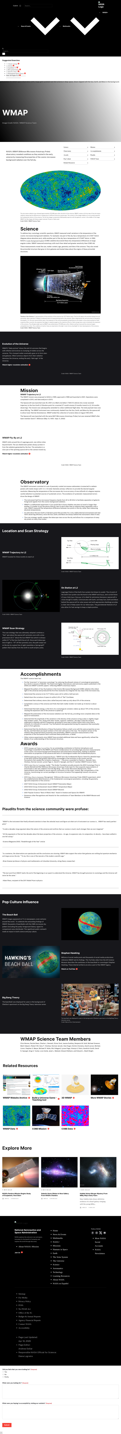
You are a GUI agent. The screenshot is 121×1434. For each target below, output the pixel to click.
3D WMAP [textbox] (67, 1098)
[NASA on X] (100, 1232)
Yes (5, 1372)
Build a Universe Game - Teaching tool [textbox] (44, 1099)
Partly (6, 1377)
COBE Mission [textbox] (39, 1129)
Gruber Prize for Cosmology (36, 765)
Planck (102, 595)
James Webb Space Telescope (72, 597)
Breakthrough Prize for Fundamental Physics (41, 757)
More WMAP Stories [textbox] (101, 1098)
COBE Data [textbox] (67, 1129)
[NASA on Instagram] (96, 1232)
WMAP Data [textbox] (9, 1129)
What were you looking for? (15, 1383)
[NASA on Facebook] (92, 1232)
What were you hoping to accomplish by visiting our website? (27, 1403)
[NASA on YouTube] (104, 1232)
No (5, 1374)
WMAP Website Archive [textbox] (15, 1098)
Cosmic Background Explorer (35, 241)
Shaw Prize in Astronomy (36, 777)
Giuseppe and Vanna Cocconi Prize (39, 748)
